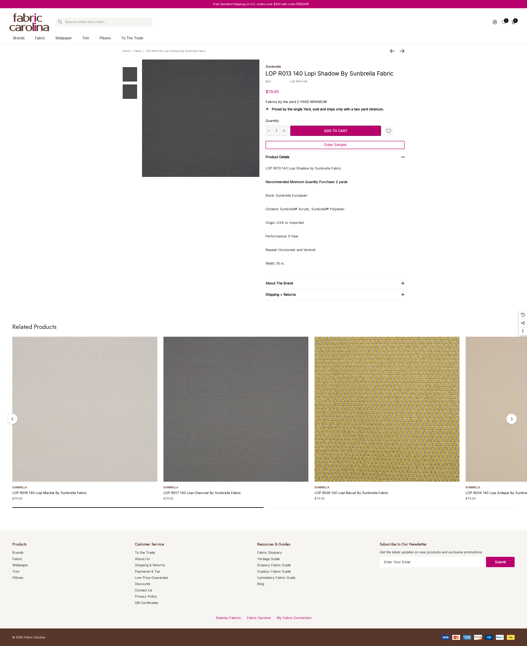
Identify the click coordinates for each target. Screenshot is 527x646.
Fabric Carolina (259, 618)
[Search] (60, 22)
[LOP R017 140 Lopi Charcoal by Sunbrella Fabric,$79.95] (235, 409)
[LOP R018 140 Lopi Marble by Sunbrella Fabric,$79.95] (84, 409)
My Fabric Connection (294, 618)
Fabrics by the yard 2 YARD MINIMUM (296, 102)
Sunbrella (273, 66)
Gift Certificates (146, 603)
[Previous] (393, 51)
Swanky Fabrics (228, 618)
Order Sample (335, 145)
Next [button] (511, 419)
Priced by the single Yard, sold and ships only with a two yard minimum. (328, 109)
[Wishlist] (389, 131)
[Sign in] (494, 22)
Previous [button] (12, 419)
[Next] (401, 51)
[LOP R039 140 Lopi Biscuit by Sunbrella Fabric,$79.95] (387, 409)
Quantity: (272, 121)
